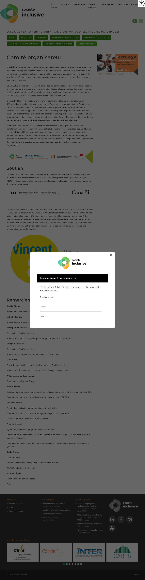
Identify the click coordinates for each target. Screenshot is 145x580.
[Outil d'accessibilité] (141, 3)
